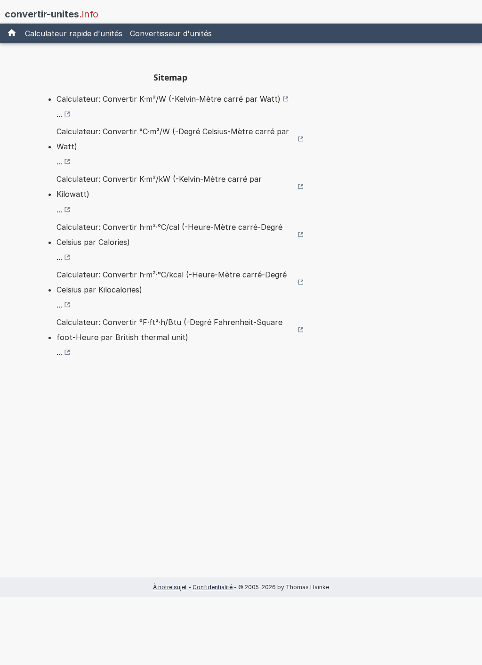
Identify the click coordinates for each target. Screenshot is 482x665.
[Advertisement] (170, 482)
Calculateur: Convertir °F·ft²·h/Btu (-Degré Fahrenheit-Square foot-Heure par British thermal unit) (169, 329)
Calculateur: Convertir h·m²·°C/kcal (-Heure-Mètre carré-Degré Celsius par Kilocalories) (171, 282)
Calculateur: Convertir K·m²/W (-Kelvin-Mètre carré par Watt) (168, 99)
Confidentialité (213, 587)
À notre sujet (170, 587)
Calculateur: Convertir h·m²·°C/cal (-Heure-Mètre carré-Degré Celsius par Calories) (169, 234)
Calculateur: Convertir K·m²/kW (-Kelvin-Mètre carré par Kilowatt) (159, 186)
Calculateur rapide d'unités (73, 33)
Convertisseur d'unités (171, 33)
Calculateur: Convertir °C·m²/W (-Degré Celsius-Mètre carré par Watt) (172, 139)
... (59, 114)
